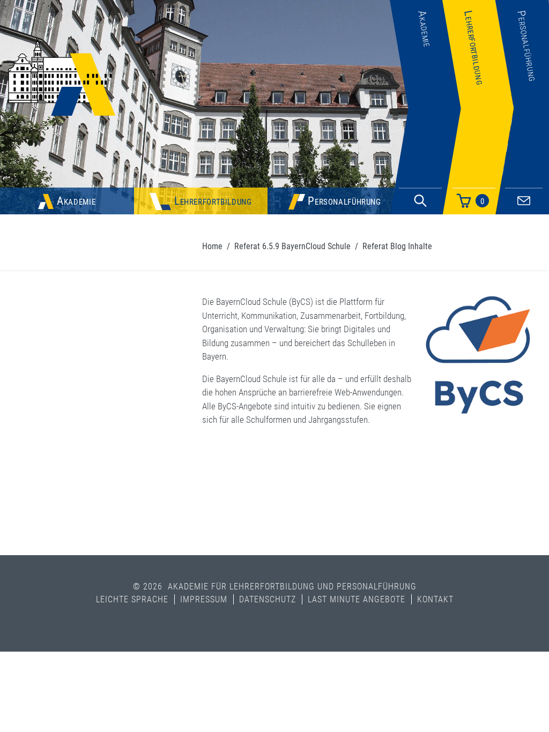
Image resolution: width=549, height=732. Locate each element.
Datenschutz (267, 599)
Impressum (203, 599)
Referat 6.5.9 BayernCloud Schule (292, 246)
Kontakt (435, 599)
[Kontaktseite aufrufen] (524, 199)
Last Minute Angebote (356, 599)
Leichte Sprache (132, 599)
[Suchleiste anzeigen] (420, 201)
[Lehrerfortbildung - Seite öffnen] (478, 162)
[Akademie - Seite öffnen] (425, 162)
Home (212, 246)
